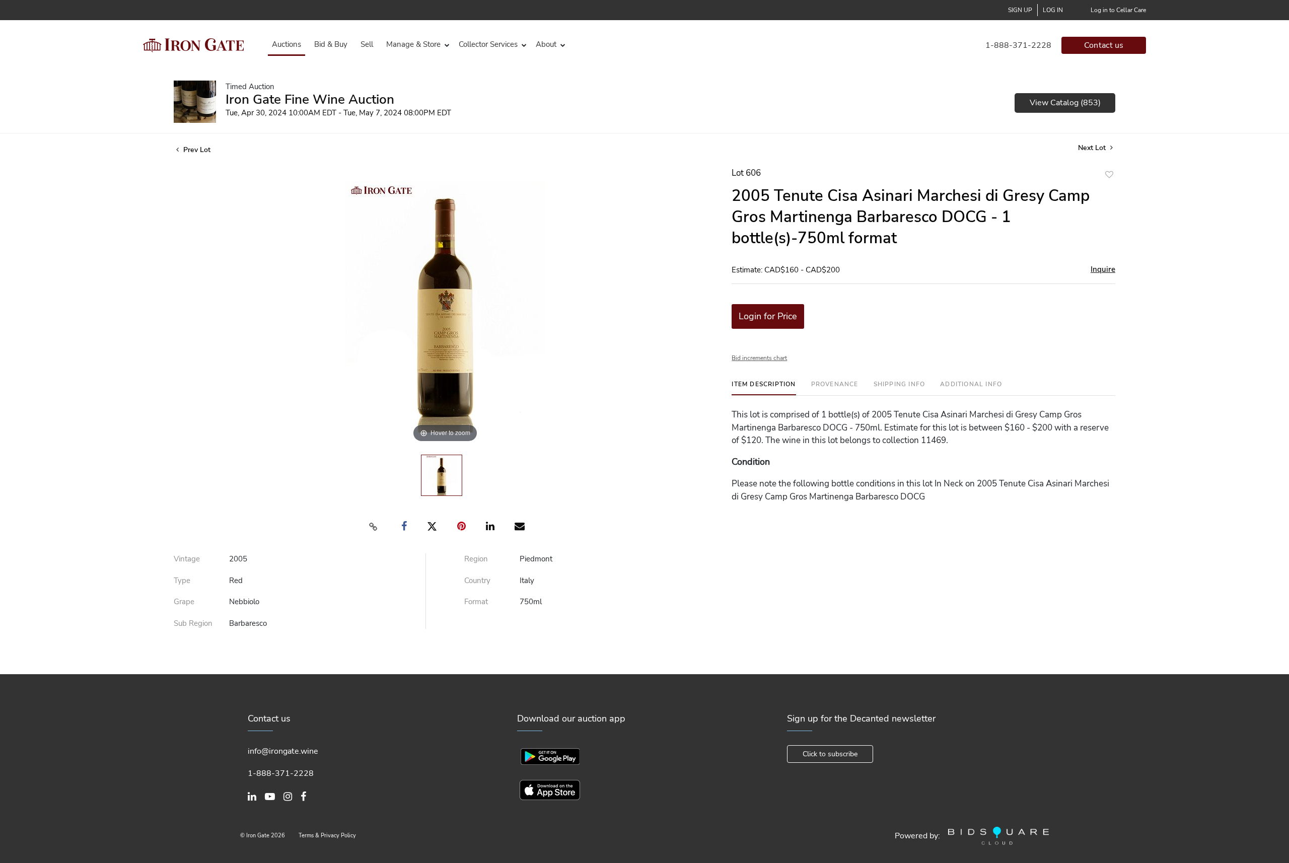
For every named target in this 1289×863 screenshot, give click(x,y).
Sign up (1020, 10)
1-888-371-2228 (1018, 45)
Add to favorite (1109, 174)
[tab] (764, 388)
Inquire (1103, 269)
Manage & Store (413, 44)
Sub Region (193, 623)
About (546, 44)
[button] (416, 44)
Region (476, 559)
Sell (367, 44)
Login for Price (768, 316)
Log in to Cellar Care (1118, 10)
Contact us (1104, 45)
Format (476, 602)
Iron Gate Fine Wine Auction (310, 99)
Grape (184, 602)
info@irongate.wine (283, 751)
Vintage (187, 559)
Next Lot (1093, 147)
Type (182, 581)
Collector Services (488, 44)
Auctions (286, 44)
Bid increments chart (759, 358)
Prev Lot (195, 150)
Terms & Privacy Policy (327, 835)
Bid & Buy (330, 44)
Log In (1053, 10)
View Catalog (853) (1065, 102)
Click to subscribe (830, 754)
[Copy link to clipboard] (374, 527)
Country (477, 581)
